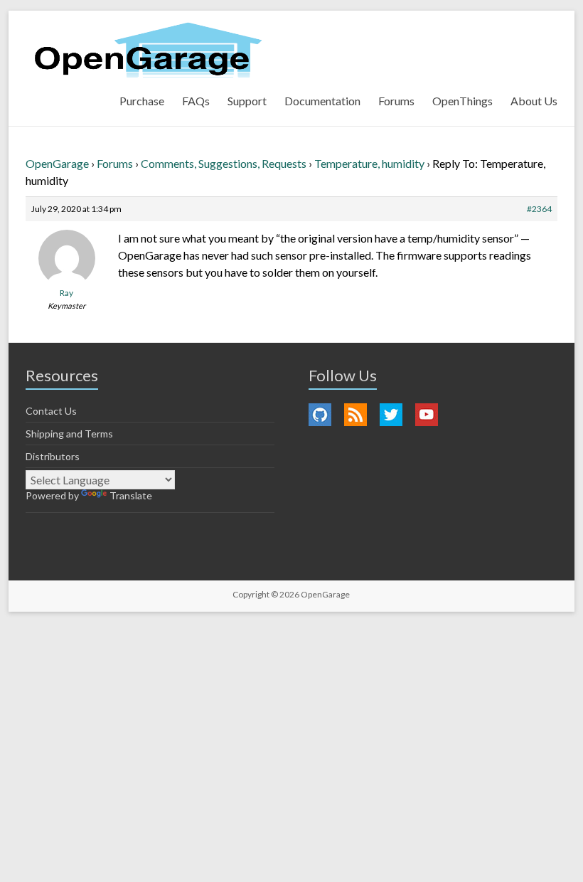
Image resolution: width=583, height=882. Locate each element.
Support (247, 100)
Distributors (53, 456)
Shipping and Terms (69, 433)
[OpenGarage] (148, 50)
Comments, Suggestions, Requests (223, 163)
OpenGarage (57, 163)
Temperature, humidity (369, 163)
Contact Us (51, 411)
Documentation (322, 100)
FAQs (196, 100)
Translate (130, 495)
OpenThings (462, 100)
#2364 (539, 208)
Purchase (141, 100)
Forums (396, 100)
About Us (533, 100)
